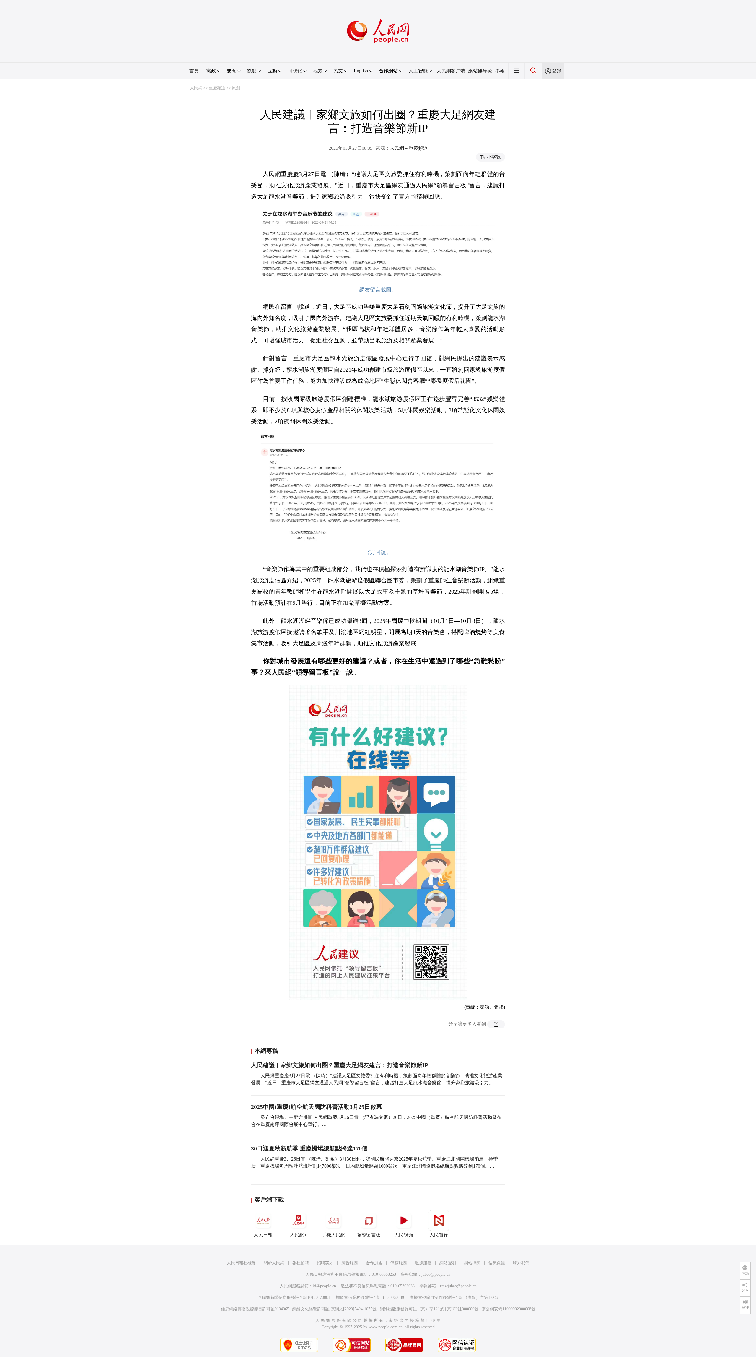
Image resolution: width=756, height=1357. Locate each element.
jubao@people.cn (435, 1274)
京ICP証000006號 (462, 1309)
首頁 (194, 70)
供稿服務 (398, 1263)
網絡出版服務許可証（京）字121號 (412, 1309)
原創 (236, 88)
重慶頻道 (217, 88)
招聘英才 (325, 1263)
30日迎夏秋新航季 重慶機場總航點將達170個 (309, 1148)
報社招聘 (300, 1263)
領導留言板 (368, 1234)
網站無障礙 (480, 70)
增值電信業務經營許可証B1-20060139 (370, 1297)
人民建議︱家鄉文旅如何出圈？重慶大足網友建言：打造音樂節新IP (339, 1065)
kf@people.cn (324, 1286)
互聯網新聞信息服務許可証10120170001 (294, 1297)
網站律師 (472, 1263)
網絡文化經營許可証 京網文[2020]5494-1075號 (334, 1309)
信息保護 (496, 1263)
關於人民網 (274, 1263)
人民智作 (438, 1234)
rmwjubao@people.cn (458, 1286)
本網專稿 (266, 1050)
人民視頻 (403, 1234)
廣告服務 (349, 1263)
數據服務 (423, 1263)
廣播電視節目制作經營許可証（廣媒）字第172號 (454, 1297)
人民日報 (263, 1234)
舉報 (500, 70)
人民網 (196, 88)
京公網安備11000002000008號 (508, 1309)
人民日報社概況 (241, 1263)
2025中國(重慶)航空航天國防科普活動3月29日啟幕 (316, 1107)
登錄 (556, 70)
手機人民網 (333, 1234)
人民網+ (298, 1234)
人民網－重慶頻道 (409, 148)
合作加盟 (374, 1263)
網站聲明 (447, 1263)
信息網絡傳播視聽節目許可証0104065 (255, 1309)
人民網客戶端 (451, 70)
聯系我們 (521, 1263)
